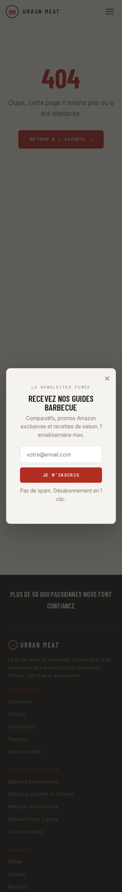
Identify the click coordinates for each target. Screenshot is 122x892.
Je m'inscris (61, 475)
